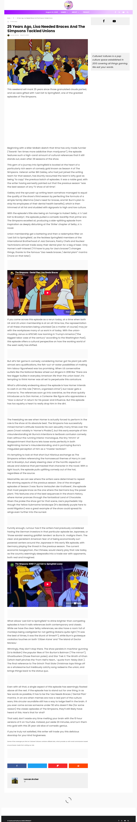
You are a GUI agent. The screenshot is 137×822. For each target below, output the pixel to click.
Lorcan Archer (14, 35)
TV (8, 21)
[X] (119, 12)
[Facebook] (115, 12)
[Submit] (78, 766)
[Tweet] (37, 766)
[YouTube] (123, 12)
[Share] (16, 766)
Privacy (86, 12)
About (74, 12)
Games (63, 12)
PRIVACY (28, 821)
